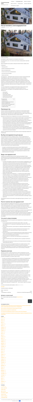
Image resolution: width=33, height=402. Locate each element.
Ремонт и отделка (27, 1)
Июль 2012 (3, 383)
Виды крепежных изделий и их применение (8, 309)
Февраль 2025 (3, 339)
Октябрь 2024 (3, 346)
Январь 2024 (3, 359)
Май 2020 (2, 368)
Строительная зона (5, 3)
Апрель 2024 (3, 354)
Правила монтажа (5, 106)
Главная (12, 1)
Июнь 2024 (3, 351)
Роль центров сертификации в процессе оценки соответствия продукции (14, 311)
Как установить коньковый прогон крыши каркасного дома (11, 308)
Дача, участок (13, 3)
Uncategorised (3, 386)
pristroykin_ (8, 27)
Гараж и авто (20, 3)
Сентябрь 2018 (3, 373)
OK (19, 400)
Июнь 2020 (3, 367)
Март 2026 (3, 325)
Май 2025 (2, 335)
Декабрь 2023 (3, 360)
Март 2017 (3, 379)
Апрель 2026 (3, 323)
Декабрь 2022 (3, 365)
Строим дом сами (19, 1)
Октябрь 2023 (3, 362)
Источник (2, 286)
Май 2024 (2, 352)
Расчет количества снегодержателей (8, 104)
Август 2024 (3, 347)
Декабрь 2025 (3, 328)
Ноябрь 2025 (3, 330)
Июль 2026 (3, 319)
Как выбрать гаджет (15, 5)
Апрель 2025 (3, 336)
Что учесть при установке (6, 105)
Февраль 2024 (3, 357)
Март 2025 (3, 338)
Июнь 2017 (3, 376)
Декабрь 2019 (3, 370)
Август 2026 (3, 317)
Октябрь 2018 (3, 371)
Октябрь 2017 (3, 375)
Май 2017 (2, 378)
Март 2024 (3, 355)
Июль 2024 (3, 349)
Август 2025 (3, 331)
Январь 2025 (3, 341)
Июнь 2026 (3, 320)
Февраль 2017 (3, 381)
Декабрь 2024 (3, 343)
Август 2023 (3, 363)
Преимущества (4, 100)
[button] (13, 99)
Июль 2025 (3, 333)
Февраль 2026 (3, 327)
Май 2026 (2, 322)
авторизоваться (19, 296)
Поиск (2, 298)
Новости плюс (3, 394)
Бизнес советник (27, 3)
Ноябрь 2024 (3, 344)
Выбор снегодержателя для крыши (8, 101)
